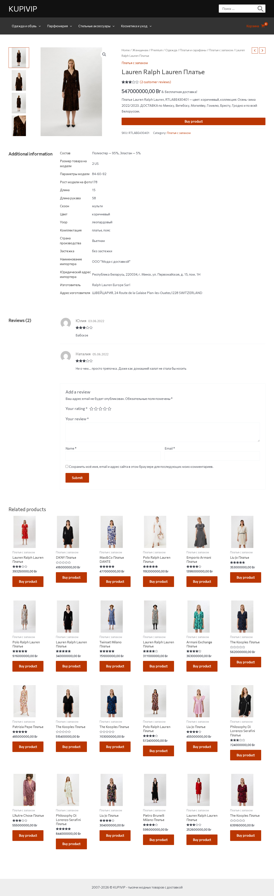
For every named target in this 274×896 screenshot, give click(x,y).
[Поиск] (261, 8)
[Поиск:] (239, 8)
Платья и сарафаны (193, 50)
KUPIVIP (23, 8)
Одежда (171, 50)
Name (71, 448)
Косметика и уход (134, 26)
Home (126, 50)
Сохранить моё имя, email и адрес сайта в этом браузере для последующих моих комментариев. (141, 466)
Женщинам (140, 50)
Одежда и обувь (24, 26)
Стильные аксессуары (94, 26)
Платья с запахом (221, 50)
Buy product (194, 121)
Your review (77, 418)
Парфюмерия (57, 26)
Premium (157, 50)
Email (170, 448)
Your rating (77, 408)
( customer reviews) (155, 82)
